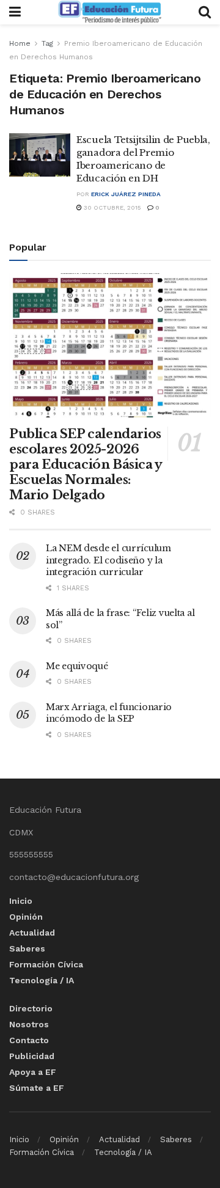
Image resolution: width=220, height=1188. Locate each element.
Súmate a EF (36, 1088)
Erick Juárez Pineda (126, 194)
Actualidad (32, 932)
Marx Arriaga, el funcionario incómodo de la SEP (109, 713)
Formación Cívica (46, 964)
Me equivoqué (77, 666)
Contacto (29, 1040)
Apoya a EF (32, 1072)
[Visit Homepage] (109, 12)
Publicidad (31, 1056)
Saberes (27, 948)
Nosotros (29, 1024)
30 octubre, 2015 (111, 207)
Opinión (26, 917)
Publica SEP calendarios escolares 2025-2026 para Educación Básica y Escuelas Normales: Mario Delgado (85, 464)
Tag (47, 43)
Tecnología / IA (41, 980)
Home (20, 43)
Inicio (20, 901)
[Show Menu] (15, 12)
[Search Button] (205, 12)
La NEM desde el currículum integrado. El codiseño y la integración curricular (108, 560)
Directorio (31, 1008)
